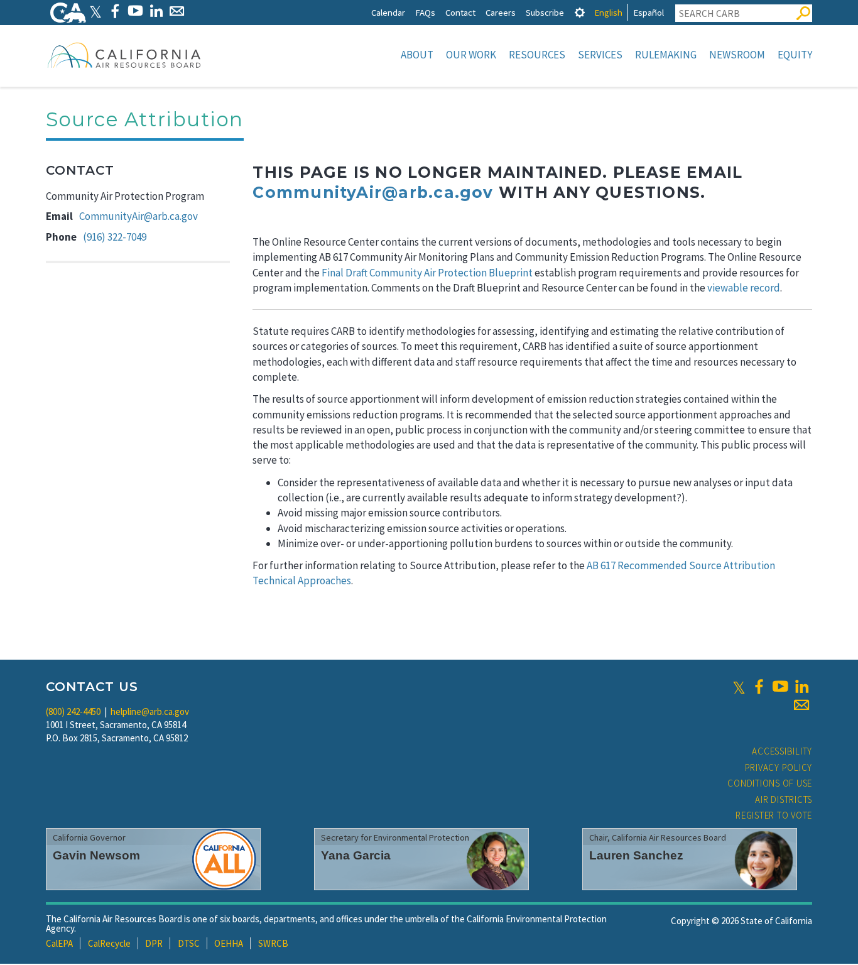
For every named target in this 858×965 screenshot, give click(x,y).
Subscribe (545, 12)
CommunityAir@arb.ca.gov (138, 216)
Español (648, 12)
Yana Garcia (356, 855)
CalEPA (59, 943)
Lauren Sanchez (636, 855)
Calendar (388, 12)
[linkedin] (801, 687)
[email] (801, 705)
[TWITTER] (95, 11)
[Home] (124, 54)
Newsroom (737, 55)
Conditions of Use (769, 783)
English (608, 12)
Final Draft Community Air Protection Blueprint (427, 273)
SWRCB (273, 943)
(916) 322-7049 (114, 237)
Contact (460, 12)
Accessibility (782, 751)
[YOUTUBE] (135, 11)
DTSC (189, 943)
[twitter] (739, 687)
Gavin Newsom (96, 855)
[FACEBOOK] (114, 11)
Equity (795, 55)
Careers (501, 12)
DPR (154, 943)
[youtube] (780, 687)
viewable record (743, 288)
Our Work (471, 55)
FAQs (425, 12)
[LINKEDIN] (156, 11)
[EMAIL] (177, 11)
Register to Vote (774, 815)
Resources (537, 55)
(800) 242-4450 (73, 711)
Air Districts (783, 799)
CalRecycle (109, 943)
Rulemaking (666, 55)
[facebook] (759, 687)
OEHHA (228, 943)
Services (600, 55)
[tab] (579, 12)
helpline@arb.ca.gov (150, 711)
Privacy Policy (779, 767)
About (417, 55)
